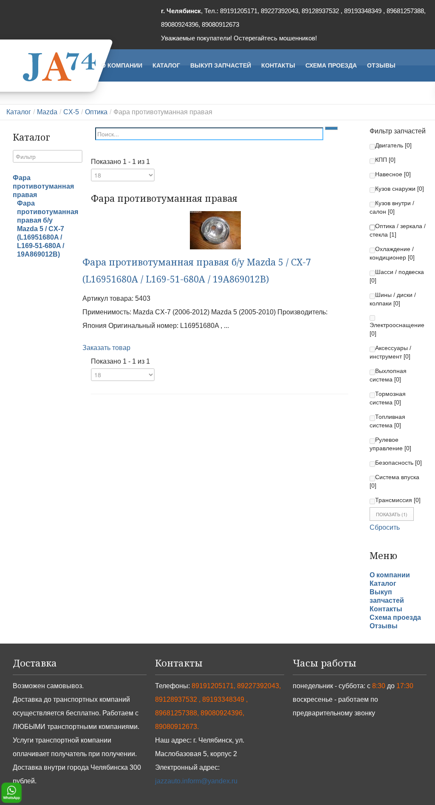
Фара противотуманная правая (43, 186)
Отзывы (384, 626)
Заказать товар (106, 347)
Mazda (47, 112)
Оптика (96, 112)
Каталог (18, 112)
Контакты (386, 609)
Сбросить (385, 527)
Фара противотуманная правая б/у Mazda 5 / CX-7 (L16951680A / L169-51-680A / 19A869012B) (47, 229)
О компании (390, 575)
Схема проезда (395, 617)
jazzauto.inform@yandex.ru (196, 781)
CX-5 (71, 112)
